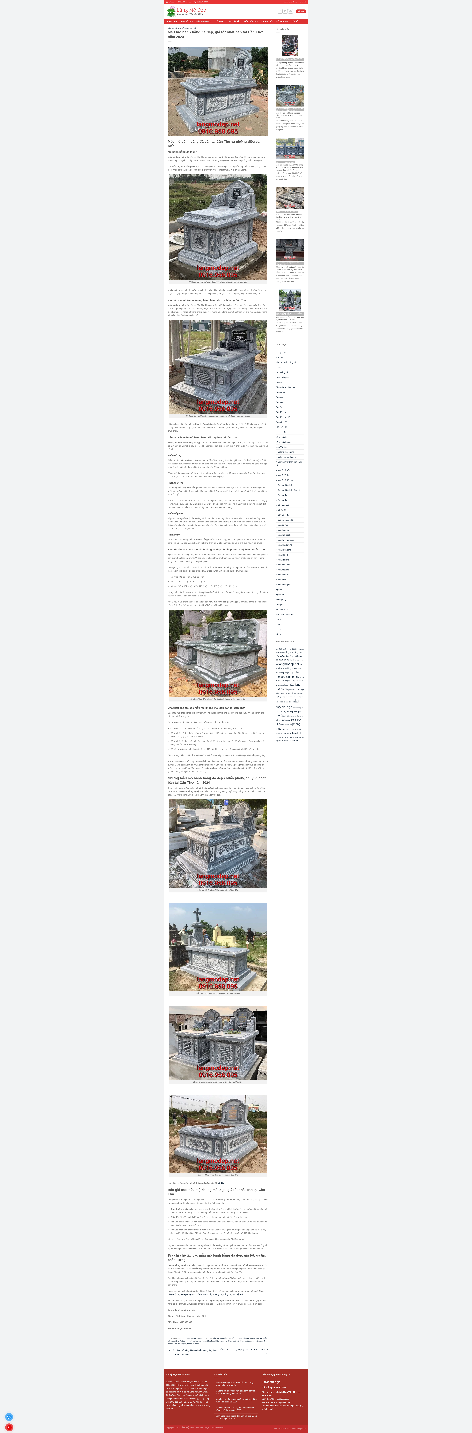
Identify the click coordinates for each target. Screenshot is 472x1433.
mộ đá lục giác (285, 720)
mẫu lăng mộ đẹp (297, 690)
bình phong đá (299, 649)
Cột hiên (279, 402)
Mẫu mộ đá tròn (283, 470)
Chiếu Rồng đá (282, 377)
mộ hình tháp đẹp (281, 712)
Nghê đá (279, 589)
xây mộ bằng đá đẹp (282, 737)
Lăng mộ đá (186, 21)
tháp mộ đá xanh (296, 729)
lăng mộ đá (292, 668)
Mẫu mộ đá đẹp (203, 21)
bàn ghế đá (281, 352)
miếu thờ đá (281, 495)
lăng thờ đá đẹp (290, 681)
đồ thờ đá (293, 740)
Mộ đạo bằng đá (283, 585)
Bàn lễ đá (280, 357)
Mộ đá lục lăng (282, 560)
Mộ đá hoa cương (284, 545)
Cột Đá (279, 407)
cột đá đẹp (284, 659)
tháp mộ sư (286, 729)
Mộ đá (176, 1392)
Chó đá (279, 382)
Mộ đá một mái (282, 570)
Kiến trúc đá (250, 21)
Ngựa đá (280, 594)
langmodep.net (288, 664)
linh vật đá (237, 1294)
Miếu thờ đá (281, 500)
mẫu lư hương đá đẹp (283, 693)
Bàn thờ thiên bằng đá (286, 362)
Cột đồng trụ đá (283, 417)
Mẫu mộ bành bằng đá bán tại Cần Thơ (247, 1338)
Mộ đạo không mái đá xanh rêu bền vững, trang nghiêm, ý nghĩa (235, 1383)
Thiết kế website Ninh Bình (284, 1429)
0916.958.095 (283, 1399)
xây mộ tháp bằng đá (297, 737)
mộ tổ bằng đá (282, 515)
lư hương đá (299, 681)
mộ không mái (230, 1341)
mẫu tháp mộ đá (298, 707)
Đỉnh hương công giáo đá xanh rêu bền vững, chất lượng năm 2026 (236, 1417)
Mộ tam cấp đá (282, 505)
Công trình (282, 21)
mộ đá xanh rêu (287, 724)
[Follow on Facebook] (280, 11)
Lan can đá (281, 432)
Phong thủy (267, 21)
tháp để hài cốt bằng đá (284, 733)
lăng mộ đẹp (289, 673)
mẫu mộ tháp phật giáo (295, 697)
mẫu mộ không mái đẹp (195, 1341)
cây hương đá (215, 1294)
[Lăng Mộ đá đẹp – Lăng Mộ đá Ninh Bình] (209, 11)
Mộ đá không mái (189, 28)
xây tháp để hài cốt (282, 741)
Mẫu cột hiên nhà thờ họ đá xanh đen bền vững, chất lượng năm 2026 (235, 1408)
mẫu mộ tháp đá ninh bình (283, 702)
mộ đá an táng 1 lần (285, 520)
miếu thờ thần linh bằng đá (288, 490)
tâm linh (279, 619)
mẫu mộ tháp (295, 693)
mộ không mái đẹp (244, 1341)
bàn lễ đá (290, 649)
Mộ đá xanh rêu (283, 575)
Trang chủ (171, 21)
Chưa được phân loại (285, 387)
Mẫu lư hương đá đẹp (286, 457)
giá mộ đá (293, 660)
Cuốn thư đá (281, 422)
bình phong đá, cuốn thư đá (193, 1294)
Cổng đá (279, 397)
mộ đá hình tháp (289, 716)
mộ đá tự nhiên (193, 1344)
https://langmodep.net (280, 1402)
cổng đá (227, 1294)
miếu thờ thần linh (284, 485)
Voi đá (278, 624)
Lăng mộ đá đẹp (283, 442)
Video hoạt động (290, 2)
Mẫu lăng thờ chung (285, 452)
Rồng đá (279, 604)
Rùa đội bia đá (282, 609)
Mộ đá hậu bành (283, 535)
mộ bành (208, 1341)
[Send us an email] (285, 11)
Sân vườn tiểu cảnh (285, 614)
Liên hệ (303, 2)
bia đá (278, 367)
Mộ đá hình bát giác (285, 540)
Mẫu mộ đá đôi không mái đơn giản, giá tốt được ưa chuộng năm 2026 (235, 1392)
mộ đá (183, 1344)
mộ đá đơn (281, 580)
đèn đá (279, 629)
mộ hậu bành (218, 1341)
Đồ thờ (219, 21)
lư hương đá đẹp (282, 685)
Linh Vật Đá (233, 21)
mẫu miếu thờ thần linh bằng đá (289, 463)
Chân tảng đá (282, 372)
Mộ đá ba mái (282, 525)
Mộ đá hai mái (282, 530)
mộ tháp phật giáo (294, 712)
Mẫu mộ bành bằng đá (222, 1338)
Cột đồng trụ (281, 412)
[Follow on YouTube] (290, 11)
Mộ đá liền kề (282, 555)
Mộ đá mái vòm (283, 565)
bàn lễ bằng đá (281, 649)
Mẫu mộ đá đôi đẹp (284, 480)
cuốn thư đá (280, 653)
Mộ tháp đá (281, 510)
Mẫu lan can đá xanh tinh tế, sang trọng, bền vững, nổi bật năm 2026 (236, 1400)
